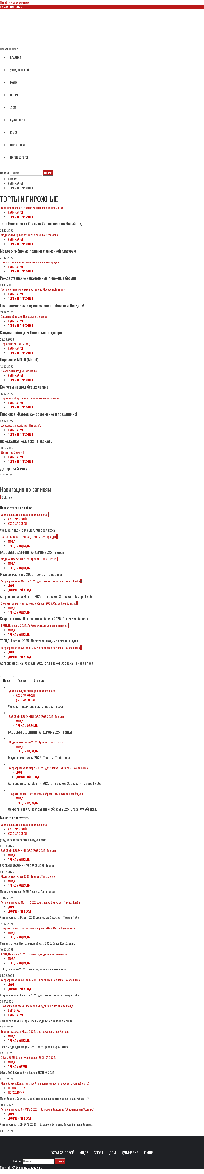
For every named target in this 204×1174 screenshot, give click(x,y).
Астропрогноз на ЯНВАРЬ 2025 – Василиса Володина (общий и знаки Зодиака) (47, 1109)
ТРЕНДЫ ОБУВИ (17, 1066)
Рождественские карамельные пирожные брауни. (30, 262)
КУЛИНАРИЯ (17, 120)
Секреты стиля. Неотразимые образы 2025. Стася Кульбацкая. (38, 603)
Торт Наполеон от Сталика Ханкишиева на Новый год (32, 207)
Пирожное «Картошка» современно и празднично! (30, 398)
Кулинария (129, 1152)
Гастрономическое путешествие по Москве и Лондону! (33, 289)
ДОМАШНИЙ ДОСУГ (19, 590)
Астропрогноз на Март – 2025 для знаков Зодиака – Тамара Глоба (40, 581)
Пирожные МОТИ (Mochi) (15, 343)
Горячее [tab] (22, 680)
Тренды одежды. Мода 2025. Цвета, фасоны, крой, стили (35, 1031)
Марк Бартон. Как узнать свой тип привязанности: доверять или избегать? (45, 1083)
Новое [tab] (7, 680)
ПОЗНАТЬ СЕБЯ (17, 1088)
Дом (112, 1152)
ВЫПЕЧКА (14, 1010)
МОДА (13, 82)
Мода (84, 1152)
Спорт (98, 1152)
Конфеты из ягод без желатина (19, 371)
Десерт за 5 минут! (12, 452)
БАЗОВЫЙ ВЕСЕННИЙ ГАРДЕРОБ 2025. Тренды (28, 536)
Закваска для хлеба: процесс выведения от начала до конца (37, 1006)
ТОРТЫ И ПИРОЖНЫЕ (20, 216)
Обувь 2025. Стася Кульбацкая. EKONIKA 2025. (28, 1057)
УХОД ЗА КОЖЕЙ (17, 519)
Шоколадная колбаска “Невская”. (21, 425)
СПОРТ (14, 95)
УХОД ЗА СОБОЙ (19, 70)
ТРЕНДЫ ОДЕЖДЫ (19, 545)
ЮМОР (14, 132)
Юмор (148, 1152)
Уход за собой (62, 1152)
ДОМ (13, 107)
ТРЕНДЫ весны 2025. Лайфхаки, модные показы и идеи (34, 625)
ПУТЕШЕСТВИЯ (19, 157)
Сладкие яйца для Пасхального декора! (24, 316)
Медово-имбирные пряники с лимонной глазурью (29, 235)
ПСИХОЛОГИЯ (18, 145)
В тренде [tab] (38, 680)
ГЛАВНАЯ (15, 57)
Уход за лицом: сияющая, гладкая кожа (24, 514)
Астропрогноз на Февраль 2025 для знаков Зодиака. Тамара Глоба (40, 647)
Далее (8, 497)
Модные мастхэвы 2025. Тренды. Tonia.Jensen (28, 559)
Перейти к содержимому (14, 2)
